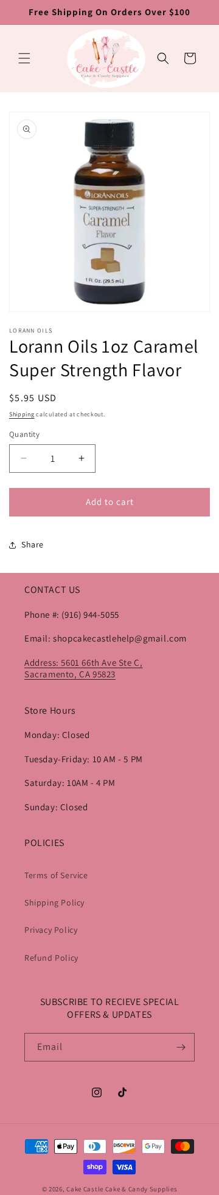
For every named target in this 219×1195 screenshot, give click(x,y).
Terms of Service (56, 875)
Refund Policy (51, 957)
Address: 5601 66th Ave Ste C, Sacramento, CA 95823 (83, 668)
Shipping (22, 414)
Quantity (24, 434)
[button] (24, 58)
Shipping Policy (54, 902)
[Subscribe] (180, 1047)
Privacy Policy (50, 929)
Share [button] (32, 544)
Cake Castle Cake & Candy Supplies (121, 1189)
